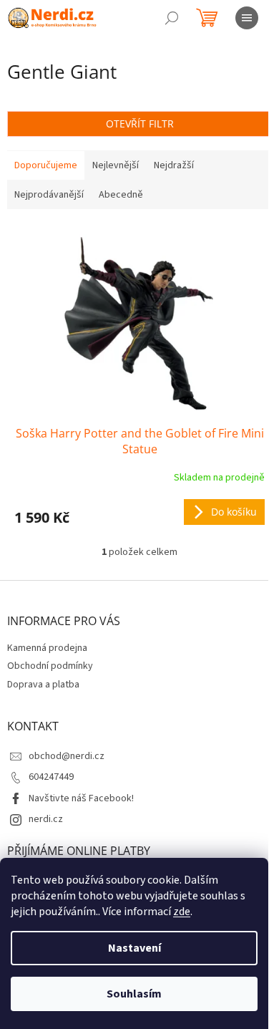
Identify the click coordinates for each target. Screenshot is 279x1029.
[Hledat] (171, 18)
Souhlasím (134, 994)
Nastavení (134, 948)
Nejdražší (174, 165)
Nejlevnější (115, 165)
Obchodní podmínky (50, 666)
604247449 (51, 777)
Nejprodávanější (49, 195)
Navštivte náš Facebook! (81, 798)
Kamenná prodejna (47, 648)
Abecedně (121, 195)
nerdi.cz (46, 819)
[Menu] (246, 18)
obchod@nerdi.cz (66, 756)
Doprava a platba (43, 684)
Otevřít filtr (140, 123)
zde (181, 911)
